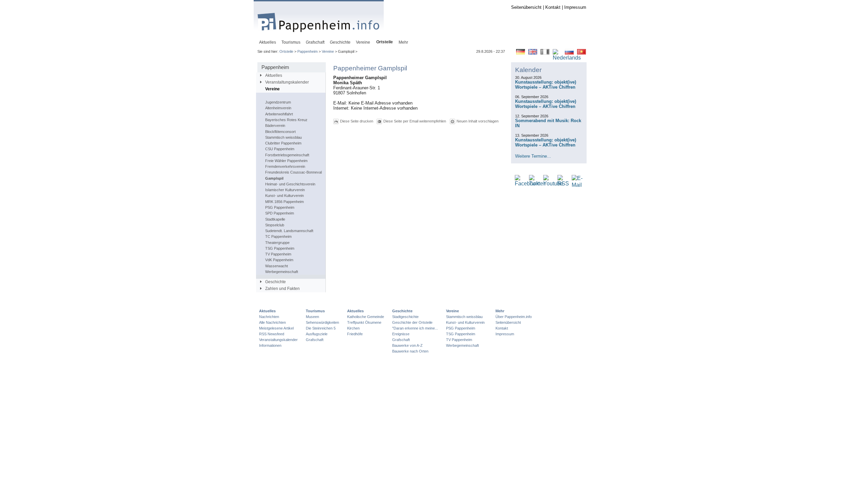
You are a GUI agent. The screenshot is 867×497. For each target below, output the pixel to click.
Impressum (575, 7)
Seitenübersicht (526, 7)
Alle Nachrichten (272, 322)
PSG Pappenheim (279, 207)
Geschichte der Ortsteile (412, 322)
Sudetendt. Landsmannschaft (289, 231)
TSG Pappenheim (279, 248)
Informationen (270, 345)
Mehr (499, 311)
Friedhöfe (355, 334)
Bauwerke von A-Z (407, 345)
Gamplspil (274, 178)
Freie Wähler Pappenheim (286, 161)
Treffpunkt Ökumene (364, 322)
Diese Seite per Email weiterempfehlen (414, 121)
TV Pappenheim (278, 254)
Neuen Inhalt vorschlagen (478, 121)
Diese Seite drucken (356, 121)
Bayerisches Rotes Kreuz (286, 120)
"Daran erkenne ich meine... (415, 328)
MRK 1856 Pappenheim (284, 202)
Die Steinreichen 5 (321, 328)
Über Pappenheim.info (513, 317)
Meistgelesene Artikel (276, 328)
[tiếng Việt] (581, 52)
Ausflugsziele (316, 334)
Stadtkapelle (275, 219)
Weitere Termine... (533, 156)
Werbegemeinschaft (281, 272)
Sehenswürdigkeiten (322, 322)
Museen (312, 317)
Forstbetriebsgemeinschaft (287, 155)
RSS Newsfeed (271, 334)
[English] (532, 52)
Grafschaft (314, 340)
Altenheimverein (278, 108)
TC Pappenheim (278, 236)
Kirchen (353, 328)
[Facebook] (527, 183)
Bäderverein (275, 125)
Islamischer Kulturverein (285, 190)
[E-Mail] (577, 185)
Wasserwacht (276, 266)
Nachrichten (269, 317)
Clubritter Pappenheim (283, 143)
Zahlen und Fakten (282, 288)
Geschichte (275, 281)
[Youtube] (553, 183)
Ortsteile (286, 51)
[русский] (569, 52)
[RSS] (563, 183)
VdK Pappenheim (279, 260)
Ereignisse (400, 334)
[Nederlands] (567, 58)
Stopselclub (274, 225)
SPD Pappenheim (279, 213)
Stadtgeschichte (405, 317)
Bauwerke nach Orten (410, 351)
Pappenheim (307, 51)
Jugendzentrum (278, 102)
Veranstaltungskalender (287, 82)
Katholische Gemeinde (365, 317)
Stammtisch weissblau (283, 137)
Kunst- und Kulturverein (284, 196)
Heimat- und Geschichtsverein (290, 184)
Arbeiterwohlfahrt (279, 114)
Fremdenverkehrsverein (285, 166)
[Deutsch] (520, 52)
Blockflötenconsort (280, 132)
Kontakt (553, 7)
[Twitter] (537, 183)
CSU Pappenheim (279, 149)
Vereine (328, 51)
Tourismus (315, 311)
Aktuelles (273, 75)
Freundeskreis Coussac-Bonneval (293, 172)
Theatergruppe (277, 243)
